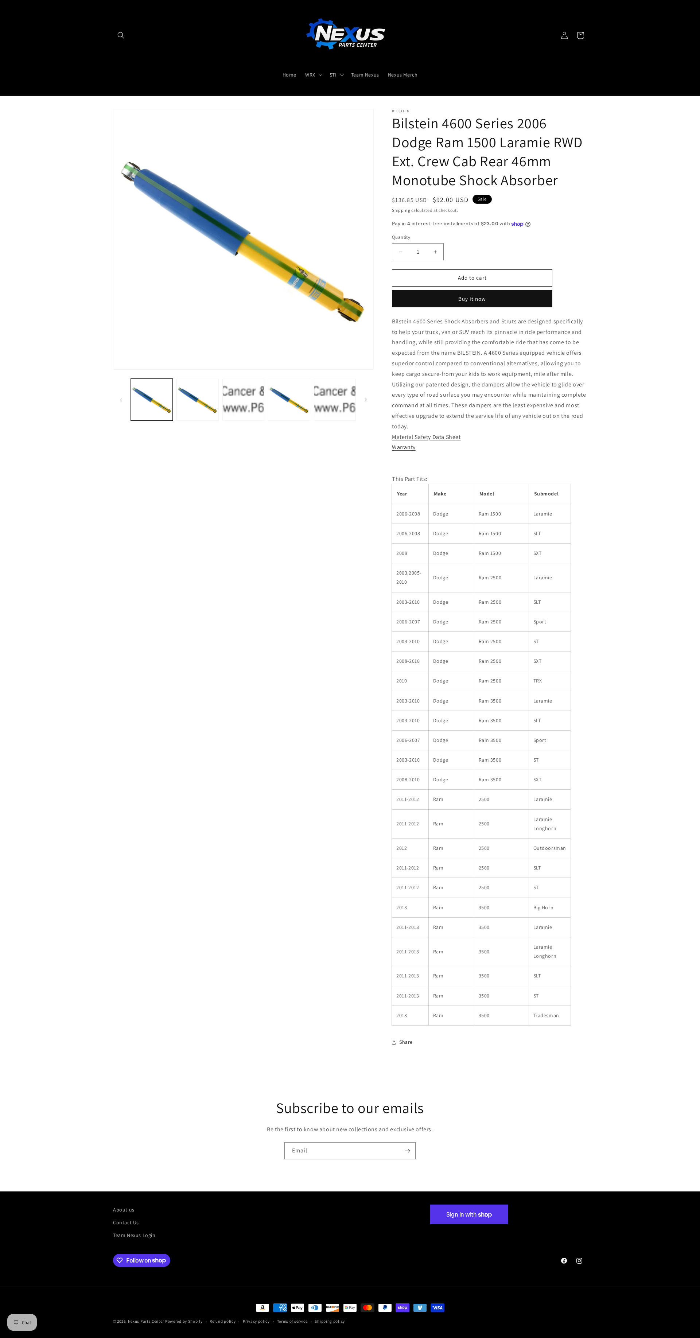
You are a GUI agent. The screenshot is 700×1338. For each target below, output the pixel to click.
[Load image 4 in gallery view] (289, 400)
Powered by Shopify (184, 1321)
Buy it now (472, 298)
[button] (121, 35)
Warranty (404, 447)
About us (124, 1209)
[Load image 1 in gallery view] (152, 400)
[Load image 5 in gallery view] (335, 400)
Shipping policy (330, 1320)
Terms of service (292, 1320)
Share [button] (406, 1042)
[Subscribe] (407, 1150)
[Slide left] (121, 400)
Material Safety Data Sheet (426, 437)
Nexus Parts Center (146, 1321)
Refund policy (223, 1320)
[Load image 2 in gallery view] (197, 400)
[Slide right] (366, 400)
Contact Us (126, 1222)
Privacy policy (256, 1320)
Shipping (401, 210)
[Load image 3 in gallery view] (243, 400)
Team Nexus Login (134, 1235)
